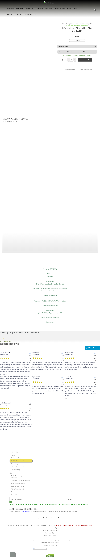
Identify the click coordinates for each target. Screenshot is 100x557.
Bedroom (40, 8)
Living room (20, 8)
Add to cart (85, 60)
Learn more (50, 281)
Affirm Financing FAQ (17, 489)
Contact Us (18, 14)
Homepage (10, 8)
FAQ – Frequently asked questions (18, 476)
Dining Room (30, 8)
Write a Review (93, 348)
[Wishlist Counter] (91, 11)
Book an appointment (50, 295)
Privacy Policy (56, 539)
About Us (9, 14)
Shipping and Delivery (18, 486)
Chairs (76, 24)
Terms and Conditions (18, 483)
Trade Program (15, 464)
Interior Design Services (18, 467)
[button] (77, 52)
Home (63, 24)
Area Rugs (48, 8)
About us (14, 492)
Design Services (60, 8)
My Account (28, 14)
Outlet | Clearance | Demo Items (21, 461)
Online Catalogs (72, 8)
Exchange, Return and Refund (20, 480)
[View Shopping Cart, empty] (95, 11)
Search (70, 499)
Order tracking (15, 469)
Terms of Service (65, 539)
